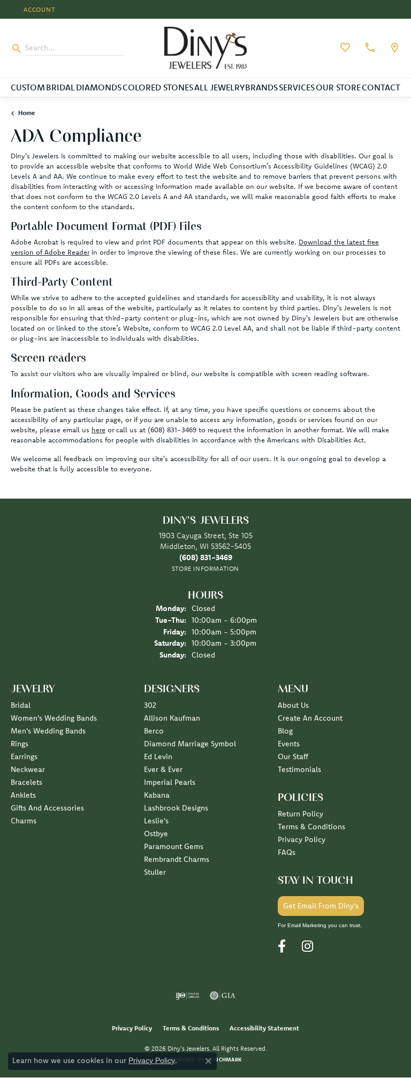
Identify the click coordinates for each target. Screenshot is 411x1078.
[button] (38, 9)
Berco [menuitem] (154, 731)
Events (289, 743)
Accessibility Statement (264, 1028)
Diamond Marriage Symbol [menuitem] (190, 743)
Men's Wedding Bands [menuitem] (48, 731)
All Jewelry (219, 87)
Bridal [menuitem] (21, 705)
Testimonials (299, 769)
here (98, 429)
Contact (381, 87)
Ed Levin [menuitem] (158, 756)
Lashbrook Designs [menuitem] (176, 808)
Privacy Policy (301, 839)
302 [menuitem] (150, 705)
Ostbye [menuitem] (156, 833)
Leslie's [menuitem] (156, 820)
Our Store (338, 87)
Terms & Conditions (311, 826)
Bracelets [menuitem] (26, 782)
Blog (285, 731)
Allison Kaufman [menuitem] (172, 718)
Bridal (60, 87)
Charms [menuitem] (23, 820)
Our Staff (293, 756)
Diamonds (98, 87)
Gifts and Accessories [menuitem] (47, 808)
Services (297, 87)
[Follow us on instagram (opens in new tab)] (307, 946)
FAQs (286, 852)
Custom (28, 87)
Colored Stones (158, 87)
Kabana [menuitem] (157, 795)
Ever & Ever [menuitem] (163, 769)
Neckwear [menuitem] (28, 769)
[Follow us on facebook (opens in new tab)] (281, 946)
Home (26, 113)
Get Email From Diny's (321, 906)
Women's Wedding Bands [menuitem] (54, 718)
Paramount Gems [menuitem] (173, 846)
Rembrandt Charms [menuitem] (176, 859)
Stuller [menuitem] (155, 872)
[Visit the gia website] (222, 996)
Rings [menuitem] (19, 743)
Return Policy (300, 814)
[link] (369, 48)
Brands (261, 87)
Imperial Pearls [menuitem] (169, 782)
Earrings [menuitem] (24, 756)
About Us (293, 705)
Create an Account (310, 718)
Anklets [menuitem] (23, 795)
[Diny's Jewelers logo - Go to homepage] (205, 48)
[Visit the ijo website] (188, 996)
